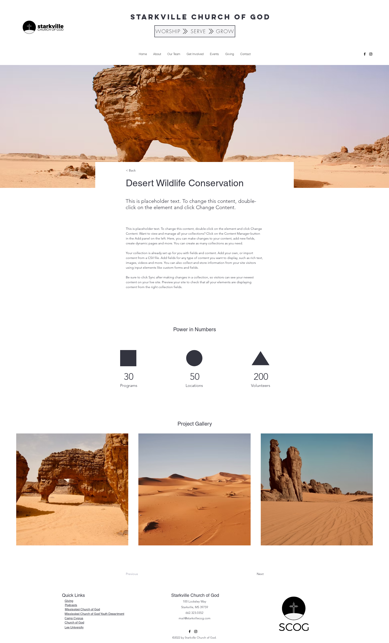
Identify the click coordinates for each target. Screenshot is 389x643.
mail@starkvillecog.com (195, 618)
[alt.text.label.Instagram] (371, 54)
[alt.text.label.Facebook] (365, 54)
